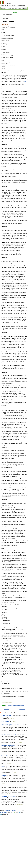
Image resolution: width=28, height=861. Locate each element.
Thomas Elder (5, 755)
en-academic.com (5, 2)
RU (17, 1)
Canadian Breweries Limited (8, 734)
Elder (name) (4, 785)
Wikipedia (14, 12)
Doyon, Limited (5, 721)
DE (20, 1)
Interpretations (7, 14)
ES (23, 1)
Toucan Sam (22, 709)
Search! (25, 8)
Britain (25, 81)
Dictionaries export (3, 812)
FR (26, 1)
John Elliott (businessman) (8, 745)
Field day (3, 775)
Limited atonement (6, 715)
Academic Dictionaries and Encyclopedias (12, 5)
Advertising (14, 810)
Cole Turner (6, 709)
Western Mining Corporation (8, 796)
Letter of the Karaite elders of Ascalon (11, 724)
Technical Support (8, 810)
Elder (2, 766)
